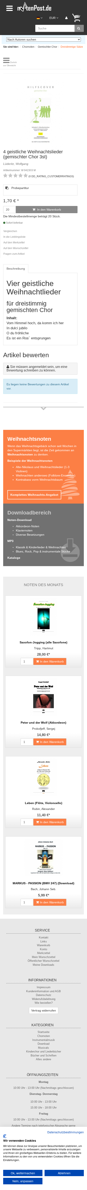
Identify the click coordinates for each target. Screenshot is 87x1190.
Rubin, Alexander (43, 809)
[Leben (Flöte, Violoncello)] (43, 777)
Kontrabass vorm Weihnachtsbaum (39, 479)
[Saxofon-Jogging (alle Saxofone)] (43, 617)
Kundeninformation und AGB (43, 991)
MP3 (10, 541)
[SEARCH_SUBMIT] (79, 28)
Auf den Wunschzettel (15, 248)
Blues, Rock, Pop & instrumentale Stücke (43, 551)
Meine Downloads (43, 964)
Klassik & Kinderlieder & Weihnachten (41, 547)
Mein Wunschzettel (43, 957)
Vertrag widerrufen (43, 1010)
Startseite (43, 1032)
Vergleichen (10, 231)
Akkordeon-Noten (27, 526)
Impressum (43, 987)
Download (43, 1043)
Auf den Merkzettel (14, 242)
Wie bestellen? (44, 1002)
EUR (52, 18)
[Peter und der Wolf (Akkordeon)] (43, 697)
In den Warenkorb (48, 209)
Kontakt (43, 937)
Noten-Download (19, 520)
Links (43, 941)
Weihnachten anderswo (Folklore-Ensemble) (45, 475)
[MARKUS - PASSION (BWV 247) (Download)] (43, 858)
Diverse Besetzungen (30, 534)
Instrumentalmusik (43, 1040)
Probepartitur (20, 188)
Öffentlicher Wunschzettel (43, 960)
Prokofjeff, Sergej (43, 728)
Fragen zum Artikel (14, 253)
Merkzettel (43, 953)
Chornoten (43, 1036)
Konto (43, 949)
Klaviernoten (24, 530)
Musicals (43, 1047)
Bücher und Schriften (43, 1055)
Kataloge (13, 557)
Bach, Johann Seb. (43, 889)
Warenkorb (43, 945)
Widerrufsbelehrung (43, 999)
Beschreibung (16, 268)
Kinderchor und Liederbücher (43, 1051)
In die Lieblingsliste (14, 236)
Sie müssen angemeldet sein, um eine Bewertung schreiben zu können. (37, 368)
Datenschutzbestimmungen (65, 1132)
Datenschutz (43, 995)
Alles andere (43, 1059)
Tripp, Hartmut (43, 648)
